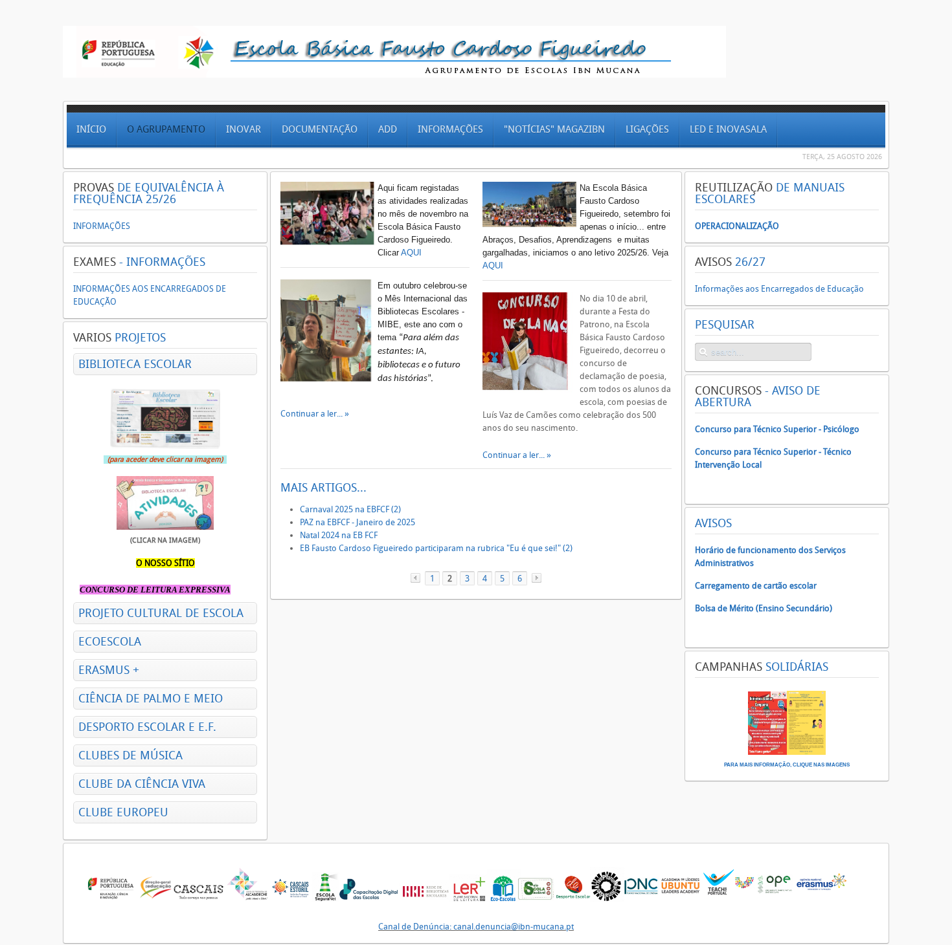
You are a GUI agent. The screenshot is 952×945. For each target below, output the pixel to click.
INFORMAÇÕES (101, 226)
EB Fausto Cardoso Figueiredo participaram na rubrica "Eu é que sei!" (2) (436, 548)
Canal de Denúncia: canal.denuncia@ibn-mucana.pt (476, 926)
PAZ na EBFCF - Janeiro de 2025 (357, 522)
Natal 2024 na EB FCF (339, 535)
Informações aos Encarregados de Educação (779, 289)
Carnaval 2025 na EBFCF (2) (350, 509)
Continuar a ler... (312, 413)
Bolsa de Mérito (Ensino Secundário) (763, 608)
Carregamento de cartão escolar (756, 586)
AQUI (411, 252)
